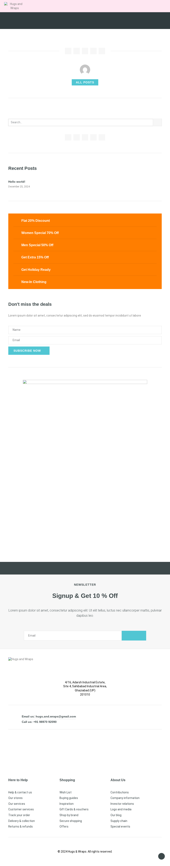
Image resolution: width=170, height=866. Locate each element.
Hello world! (16, 181)
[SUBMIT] (134, 636)
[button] (137, 5)
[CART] (146, 5)
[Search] (157, 122)
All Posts (85, 82)
